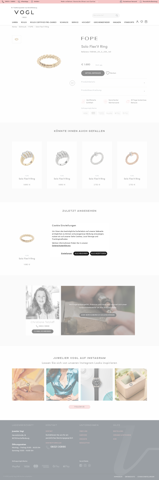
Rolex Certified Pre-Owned (43, 22)
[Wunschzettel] (142, 21)
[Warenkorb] (146, 21)
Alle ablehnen (81, 253)
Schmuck (64, 22)
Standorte (129, 22)
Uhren (15, 22)
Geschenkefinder (102, 22)
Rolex (24, 22)
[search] (117, 15)
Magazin (117, 22)
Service (75, 22)
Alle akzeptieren (98, 253)
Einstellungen (66, 253)
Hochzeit (86, 22)
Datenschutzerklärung (61, 246)
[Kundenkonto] (137, 21)
